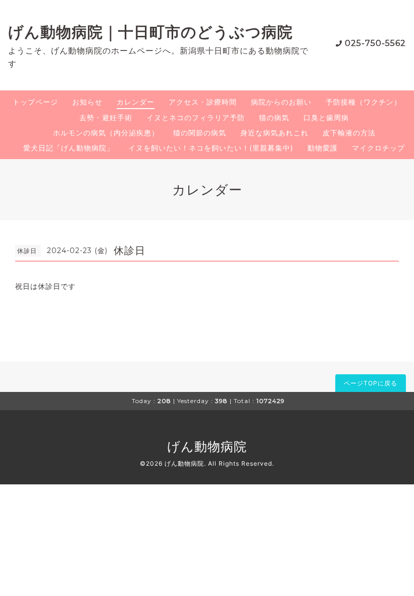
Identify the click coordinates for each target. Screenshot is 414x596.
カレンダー (135, 101)
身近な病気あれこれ (274, 132)
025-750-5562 (375, 43)
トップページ (35, 101)
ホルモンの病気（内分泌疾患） (106, 132)
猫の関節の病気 (199, 132)
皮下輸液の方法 (349, 132)
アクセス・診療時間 (203, 101)
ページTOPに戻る (370, 383)
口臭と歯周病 (326, 117)
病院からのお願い (281, 101)
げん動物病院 (207, 446)
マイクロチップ (378, 147)
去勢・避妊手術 (105, 117)
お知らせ (87, 101)
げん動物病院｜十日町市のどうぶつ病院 (150, 32)
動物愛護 (322, 147)
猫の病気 (274, 117)
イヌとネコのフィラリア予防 (195, 117)
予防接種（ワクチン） (363, 101)
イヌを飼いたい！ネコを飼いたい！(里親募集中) (210, 147)
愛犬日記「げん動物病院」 (68, 147)
